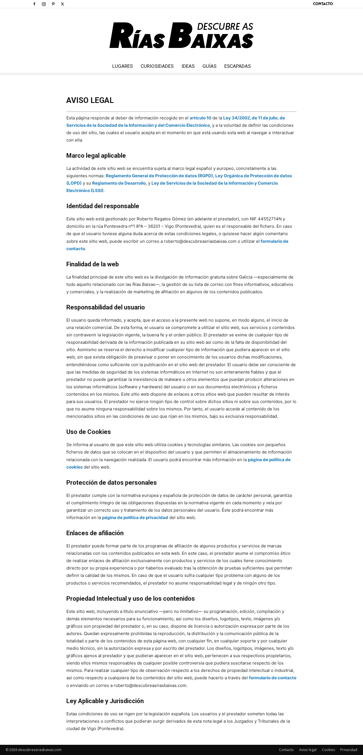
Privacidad (348, 749)
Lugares (122, 66)
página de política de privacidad (135, 517)
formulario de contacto (272, 677)
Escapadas (237, 66)
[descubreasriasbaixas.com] (181, 33)
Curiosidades (157, 66)
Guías (209, 66)
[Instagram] (43, 4)
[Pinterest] (53, 4)
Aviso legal (307, 749)
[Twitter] (62, 4)
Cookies (328, 749)
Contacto (323, 3)
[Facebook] (34, 4)
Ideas (188, 66)
